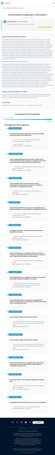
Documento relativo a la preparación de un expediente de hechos (29, 321)
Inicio (4, 8)
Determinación (17, 166)
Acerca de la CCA (11, 427)
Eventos (45, 427)
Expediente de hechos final (20, 406)
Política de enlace (38, 427)
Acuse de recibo (17, 139)
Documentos (33, 428)
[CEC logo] (6, 3)
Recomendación (17, 213)
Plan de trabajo (17, 260)
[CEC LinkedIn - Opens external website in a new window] (12, 422)
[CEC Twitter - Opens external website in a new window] (30, 422)
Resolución (16, 236)
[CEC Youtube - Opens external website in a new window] (25, 422)
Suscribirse (38, 422)
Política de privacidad (23, 428)
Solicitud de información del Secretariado (23, 283)
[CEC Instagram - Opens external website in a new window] (21, 422)
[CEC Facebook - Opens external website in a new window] (17, 422)
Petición (16, 144)
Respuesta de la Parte (19, 191)
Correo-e (38, 450)
